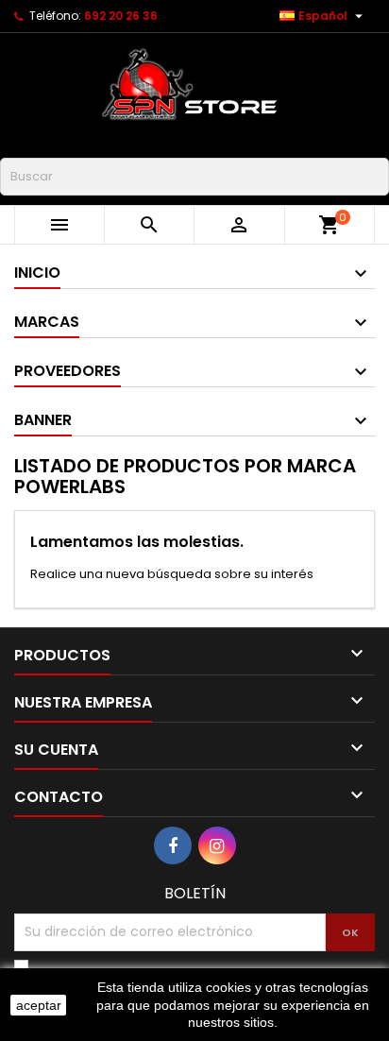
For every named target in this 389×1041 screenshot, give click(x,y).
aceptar (38, 1005)
